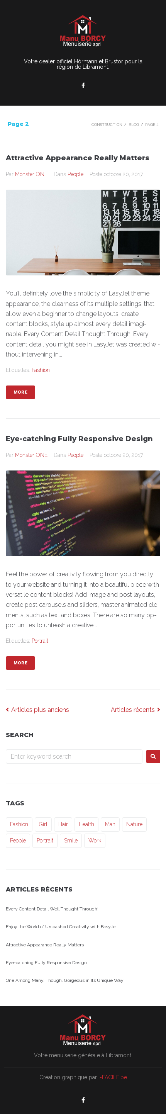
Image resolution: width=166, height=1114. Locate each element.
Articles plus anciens (37, 709)
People (75, 174)
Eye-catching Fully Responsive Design (79, 439)
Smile (71, 840)
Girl (43, 824)
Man (110, 824)
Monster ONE (31, 174)
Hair (63, 824)
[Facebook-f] (83, 85)
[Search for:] (74, 756)
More (20, 392)
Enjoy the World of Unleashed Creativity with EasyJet (61, 926)
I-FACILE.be (112, 1077)
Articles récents (133, 709)
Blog (134, 124)
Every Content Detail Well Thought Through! (52, 909)
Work (94, 840)
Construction (106, 124)
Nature (134, 824)
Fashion (41, 370)
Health (86, 824)
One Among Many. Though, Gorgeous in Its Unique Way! (65, 980)
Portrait (40, 641)
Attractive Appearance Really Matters (77, 158)
